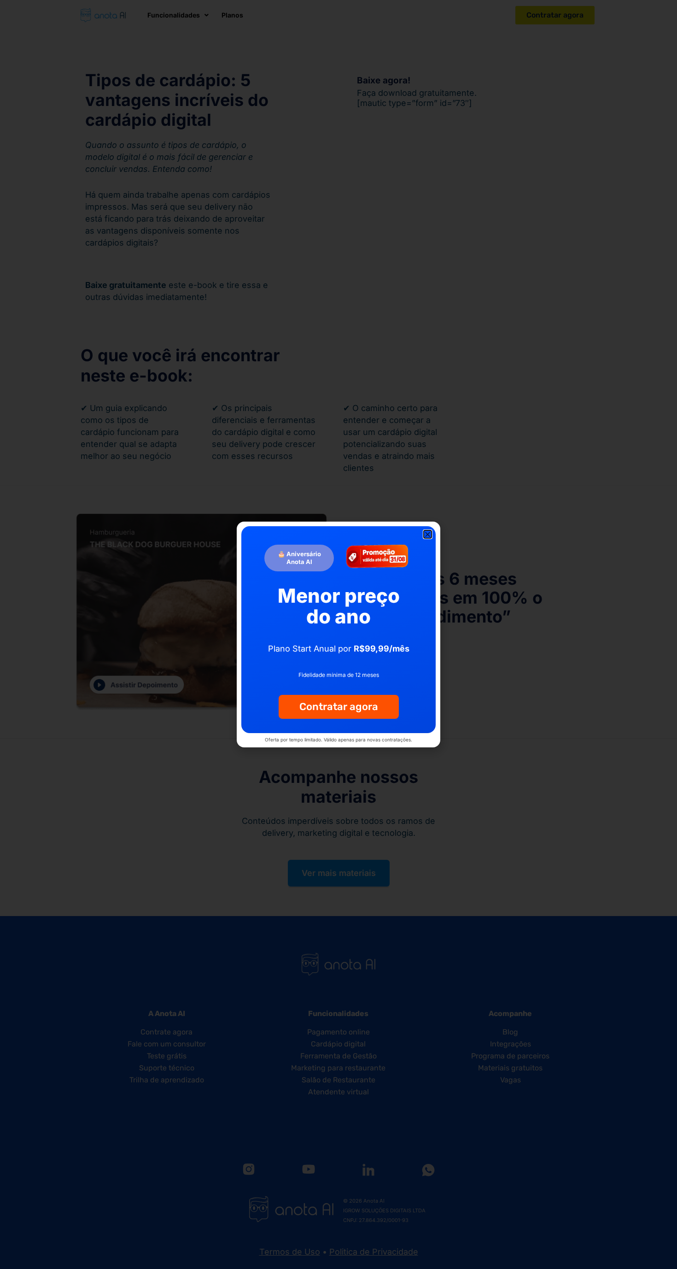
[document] (338, 634)
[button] (427, 534)
